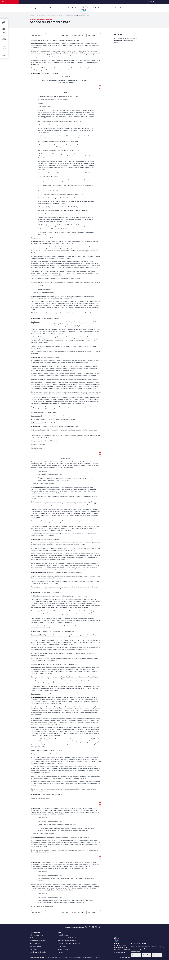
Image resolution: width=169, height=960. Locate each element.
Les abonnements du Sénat (67, 938)
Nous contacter (121, 952)
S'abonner (151, 2)
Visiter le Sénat (63, 935)
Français (164, 2)
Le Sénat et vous (98, 8)
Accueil (32, 15)
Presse (131, 8)
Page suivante (92, 35)
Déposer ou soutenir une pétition (69, 943)
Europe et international (116, 8)
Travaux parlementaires (38, 8)
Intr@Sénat (97, 957)
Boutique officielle (64, 949)
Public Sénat (62, 946)
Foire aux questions (36, 935)
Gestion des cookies (88, 957)
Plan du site (43, 957)
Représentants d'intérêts (38, 952)
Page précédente (79, 35)
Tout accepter (136, 955)
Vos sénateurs (54, 8)
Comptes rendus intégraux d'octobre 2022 (77, 15)
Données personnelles (75, 957)
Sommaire (65, 35)
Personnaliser (157, 955)
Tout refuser (146, 955)
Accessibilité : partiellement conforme (58, 957)
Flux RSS (60, 952)
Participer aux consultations (67, 941)
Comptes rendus (58, 15)
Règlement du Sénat (36, 938)
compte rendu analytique (122, 41)
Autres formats (37, 35)
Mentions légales (34, 957)
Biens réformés (35, 943)
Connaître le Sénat (69, 8)
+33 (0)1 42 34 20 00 (127, 950)
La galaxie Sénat (9, 2)
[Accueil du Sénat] (84, 8)
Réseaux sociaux (26, 2)
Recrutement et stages (37, 941)
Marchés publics (35, 946)
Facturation (33, 949)
